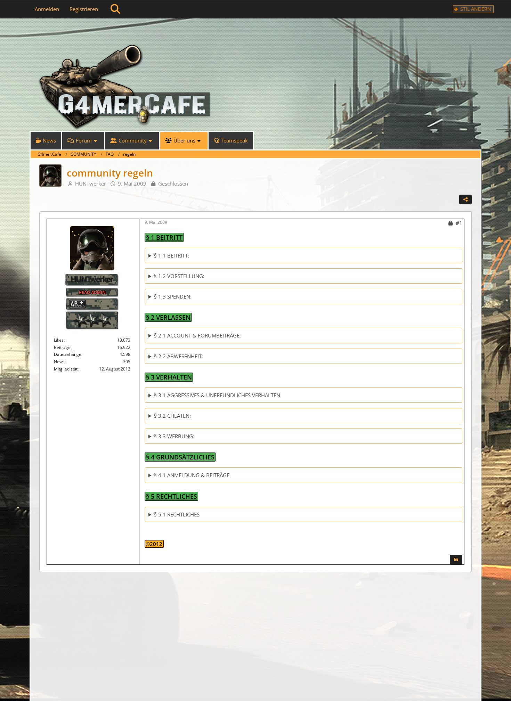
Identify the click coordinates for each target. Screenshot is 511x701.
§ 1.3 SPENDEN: (173, 296)
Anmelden (47, 9)
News (59, 362)
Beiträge (62, 347)
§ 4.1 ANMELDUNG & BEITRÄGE (191, 475)
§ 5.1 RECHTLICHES (177, 514)
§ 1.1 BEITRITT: (171, 255)
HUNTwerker (90, 183)
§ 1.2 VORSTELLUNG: (179, 275)
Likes (59, 340)
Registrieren (84, 9)
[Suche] (115, 9)
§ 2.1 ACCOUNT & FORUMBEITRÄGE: (197, 335)
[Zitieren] (456, 559)
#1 (459, 222)
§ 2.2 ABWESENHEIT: (178, 356)
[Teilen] (465, 199)
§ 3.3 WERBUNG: (174, 436)
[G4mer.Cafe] (255, 31)
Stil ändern (475, 9)
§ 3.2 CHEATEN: (172, 415)
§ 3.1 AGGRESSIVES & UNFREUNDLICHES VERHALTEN (217, 395)
